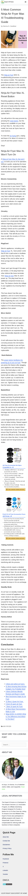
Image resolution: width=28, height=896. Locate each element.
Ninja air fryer (8, 75)
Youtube (5, 874)
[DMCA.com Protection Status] (7, 885)
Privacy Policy (7, 848)
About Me (6, 837)
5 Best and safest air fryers (15, 684)
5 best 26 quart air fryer (14, 704)
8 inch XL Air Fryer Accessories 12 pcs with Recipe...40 (14, 515)
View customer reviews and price (16, 489)
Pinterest (5, 862)
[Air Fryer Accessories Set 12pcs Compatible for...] (14, 455)
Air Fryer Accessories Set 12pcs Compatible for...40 (12, 466)
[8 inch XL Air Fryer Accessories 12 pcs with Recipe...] (14, 504)
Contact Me (6, 841)
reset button (14, 121)
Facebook (6, 859)
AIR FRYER (7, 726)
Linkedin (5, 870)
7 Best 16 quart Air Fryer (14, 706)
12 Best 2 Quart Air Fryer (15, 701)
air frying (13, 136)
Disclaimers (6, 844)
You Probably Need (18, 689)
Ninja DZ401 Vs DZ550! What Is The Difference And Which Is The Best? (16, 716)
